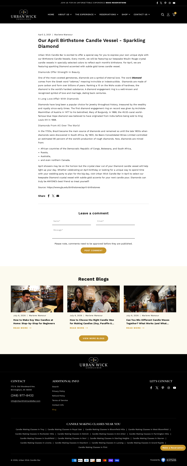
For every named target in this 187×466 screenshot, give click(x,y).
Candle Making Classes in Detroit (73, 434)
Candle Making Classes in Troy (30, 429)
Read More (21, 328)
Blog (54, 409)
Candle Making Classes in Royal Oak (65, 429)
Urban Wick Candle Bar (29, 460)
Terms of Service (60, 400)
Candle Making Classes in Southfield (37, 438)
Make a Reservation (173, 448)
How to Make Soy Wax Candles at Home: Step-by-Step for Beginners (34, 322)
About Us (63, 14)
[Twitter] (161, 3)
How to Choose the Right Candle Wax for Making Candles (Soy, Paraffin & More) (92, 322)
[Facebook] (157, 3)
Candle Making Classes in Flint (92, 447)
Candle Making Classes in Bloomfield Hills (105, 429)
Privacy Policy (58, 391)
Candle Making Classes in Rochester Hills (34, 434)
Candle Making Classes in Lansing (107, 443)
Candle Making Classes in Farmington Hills (149, 434)
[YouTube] (174, 3)
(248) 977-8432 (22, 395)
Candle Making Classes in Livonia (36, 443)
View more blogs (93, 338)
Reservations (107, 14)
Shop (125, 14)
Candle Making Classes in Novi (72, 438)
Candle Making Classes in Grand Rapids (145, 443)
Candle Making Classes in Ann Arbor (109, 434)
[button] (65, 14)
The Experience (84, 14)
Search (55, 386)
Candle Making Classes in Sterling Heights (109, 438)
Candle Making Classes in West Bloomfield (148, 429)
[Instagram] (170, 3)
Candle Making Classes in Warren (148, 438)
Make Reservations (116, 3)
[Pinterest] (165, 3)
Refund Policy (58, 396)
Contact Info (58, 405)
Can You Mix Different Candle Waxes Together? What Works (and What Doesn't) (147, 322)
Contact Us (140, 14)
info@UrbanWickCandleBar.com (25, 401)
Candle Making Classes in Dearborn (71, 443)
